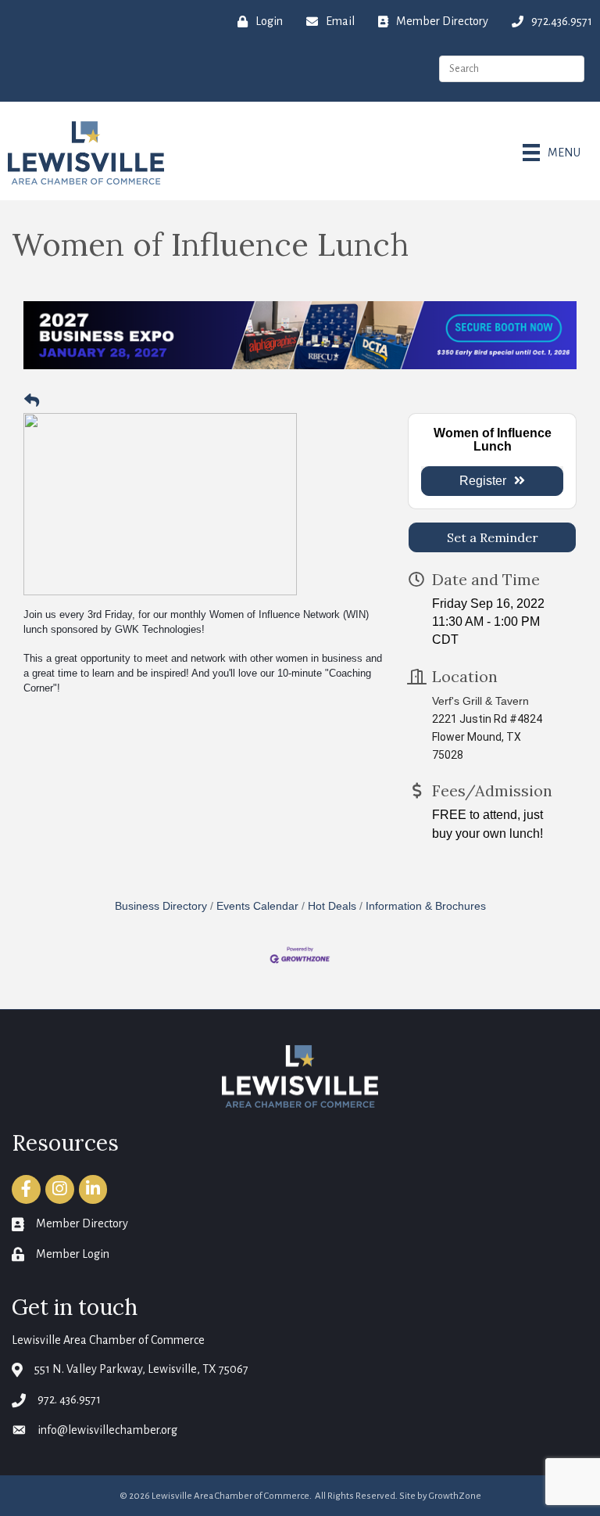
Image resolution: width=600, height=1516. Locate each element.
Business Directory (161, 906)
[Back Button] (31, 401)
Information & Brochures (426, 906)
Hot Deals (332, 906)
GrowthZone (455, 1496)
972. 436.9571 (69, 1399)
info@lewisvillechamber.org (107, 1430)
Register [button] (482, 480)
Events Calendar (257, 906)
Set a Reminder (492, 537)
